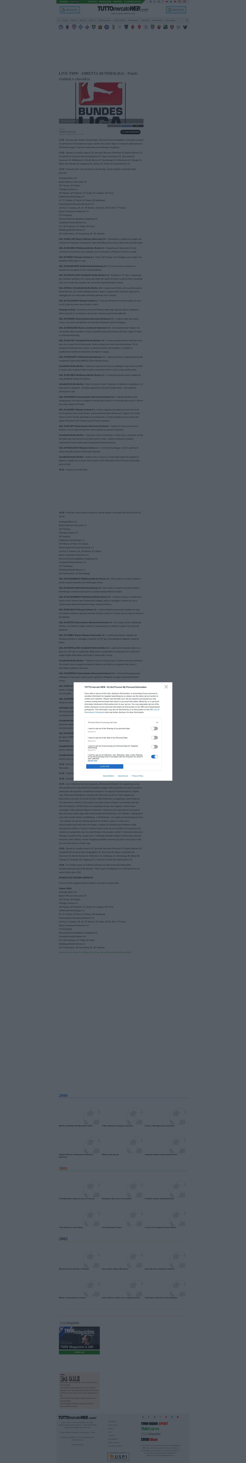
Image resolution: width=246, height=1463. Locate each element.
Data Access (123, 776)
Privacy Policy (137, 776)
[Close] (167, 687)
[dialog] (123, 731)
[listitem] (123, 722)
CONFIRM (104, 766)
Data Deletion (108, 776)
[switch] (154, 728)
